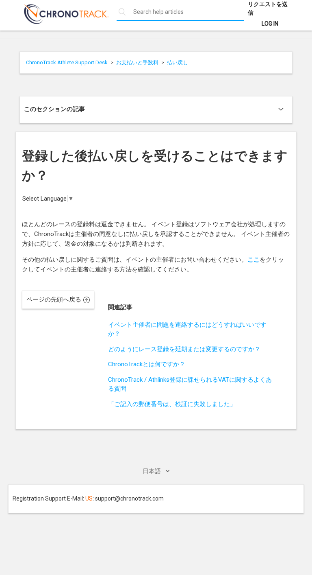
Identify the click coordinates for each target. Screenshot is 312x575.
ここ (253, 259)
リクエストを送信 (268, 8)
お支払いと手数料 (137, 62)
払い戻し (177, 62)
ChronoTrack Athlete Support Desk (67, 62)
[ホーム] (61, 22)
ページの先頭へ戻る (53, 299)
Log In (270, 23)
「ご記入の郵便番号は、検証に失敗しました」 (172, 404)
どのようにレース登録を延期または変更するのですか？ (184, 349)
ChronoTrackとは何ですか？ (146, 364)
